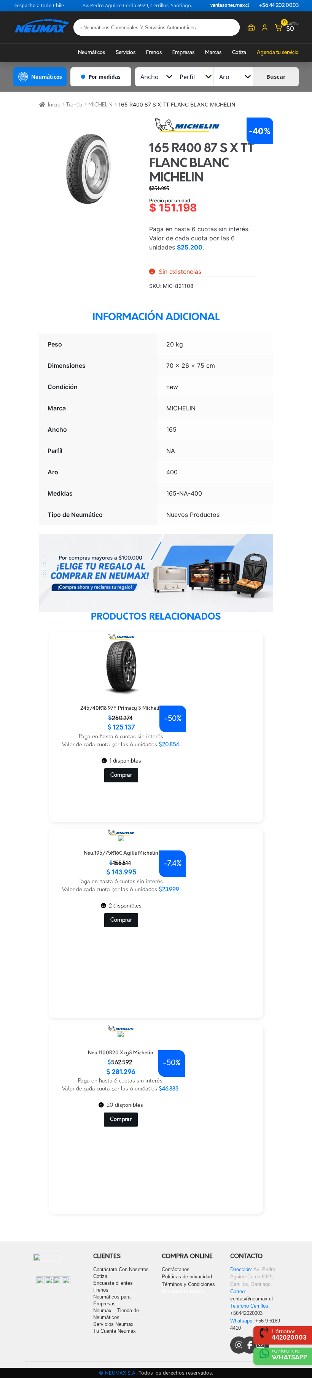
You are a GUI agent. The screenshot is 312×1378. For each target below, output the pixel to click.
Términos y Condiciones (188, 1284)
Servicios (125, 52)
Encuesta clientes (113, 1283)
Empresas (183, 52)
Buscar (276, 76)
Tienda (74, 105)
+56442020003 (246, 1313)
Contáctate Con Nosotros (121, 1269)
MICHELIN (100, 105)
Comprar (121, 775)
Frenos (154, 52)
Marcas (213, 52)
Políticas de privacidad (187, 1276)
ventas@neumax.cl (229, 5)
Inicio (54, 105)
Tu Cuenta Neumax (114, 1331)
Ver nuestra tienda (183, 1291)
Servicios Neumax (113, 1324)
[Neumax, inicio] (41, 27)
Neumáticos (91, 52)
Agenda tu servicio (278, 52)
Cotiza (239, 52)
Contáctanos (175, 1269)
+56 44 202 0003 (278, 5)
